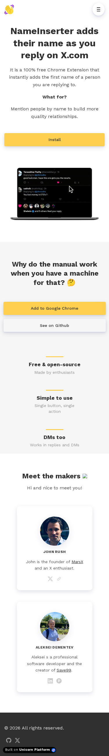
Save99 (64, 670)
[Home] (10, 9)
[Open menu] (98, 9)
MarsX (77, 561)
